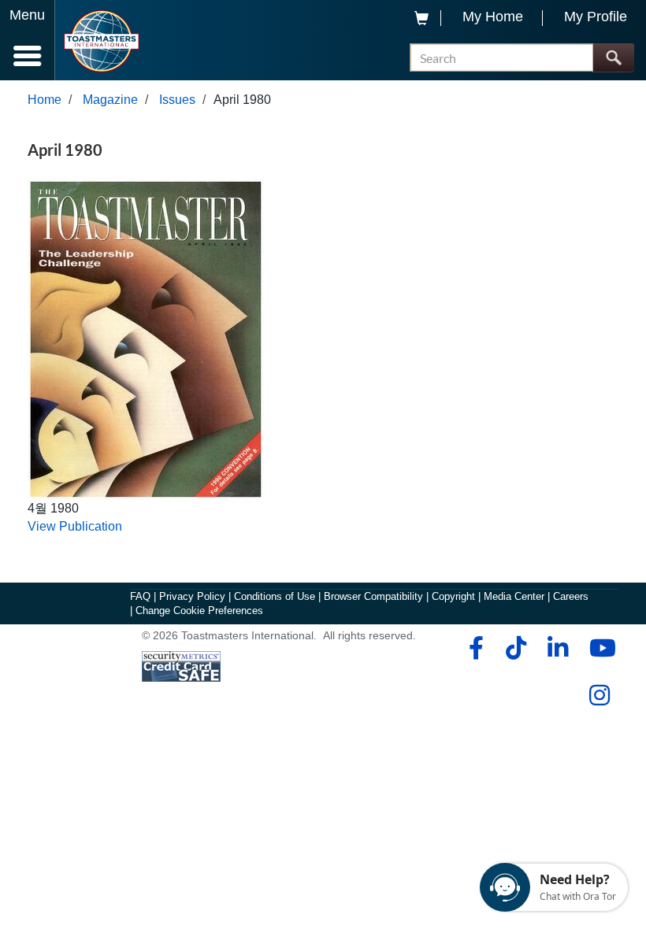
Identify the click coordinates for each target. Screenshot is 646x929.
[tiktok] (515, 648)
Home (44, 99)
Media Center (514, 596)
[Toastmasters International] (101, 41)
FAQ (140, 596)
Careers (570, 596)
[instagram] (599, 695)
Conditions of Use (274, 596)
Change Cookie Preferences (199, 610)
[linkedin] (557, 648)
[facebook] (474, 648)
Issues (177, 99)
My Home (492, 16)
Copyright (453, 596)
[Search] (613, 57)
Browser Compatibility (373, 596)
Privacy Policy (192, 596)
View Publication (75, 526)
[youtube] (599, 648)
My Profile (595, 16)
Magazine (110, 99)
